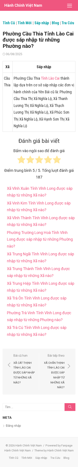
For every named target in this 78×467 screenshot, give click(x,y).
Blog (55, 23)
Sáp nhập (41, 23)
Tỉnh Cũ (9, 23)
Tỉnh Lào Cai (50, 78)
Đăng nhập (13, 426)
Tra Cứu (68, 23)
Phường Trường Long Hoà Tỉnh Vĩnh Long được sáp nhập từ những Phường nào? (40, 239)
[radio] (21, 161)
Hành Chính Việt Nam (23, 5)
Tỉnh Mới (25, 23)
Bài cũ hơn (24, 369)
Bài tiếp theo (54, 371)
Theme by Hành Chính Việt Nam (54, 450)
